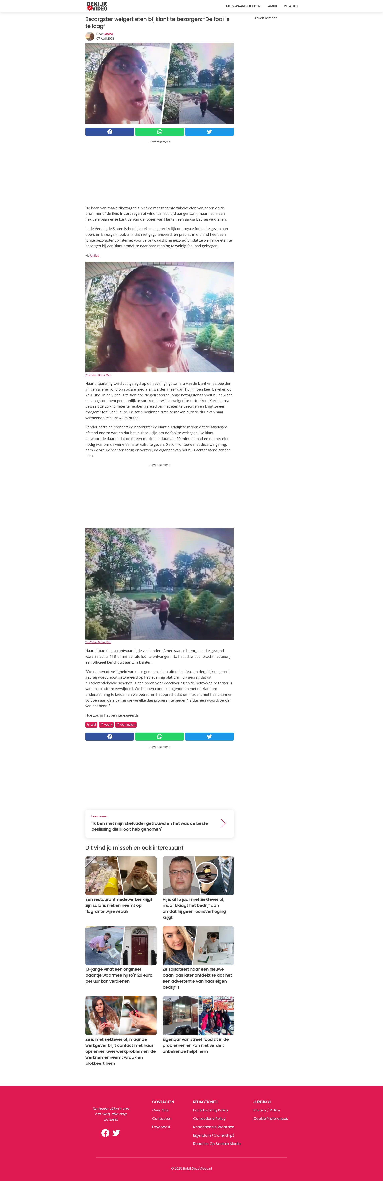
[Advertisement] (159, 172)
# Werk (106, 724)
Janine (108, 34)
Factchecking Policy (210, 1110)
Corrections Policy (209, 1118)
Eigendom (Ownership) (213, 1135)
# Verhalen (126, 724)
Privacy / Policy (266, 1110)
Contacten (161, 1118)
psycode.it (161, 1126)
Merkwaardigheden (243, 6)
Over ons (160, 1110)
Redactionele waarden (213, 1126)
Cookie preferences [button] (270, 1118)
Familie (272, 6)
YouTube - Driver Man (98, 375)
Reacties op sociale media (217, 1143)
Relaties (291, 6)
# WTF (91, 724)
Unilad (94, 255)
